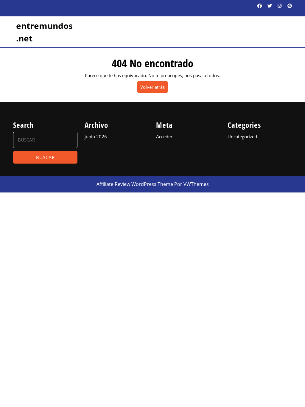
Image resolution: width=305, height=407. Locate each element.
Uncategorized (242, 136)
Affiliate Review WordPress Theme (135, 184)
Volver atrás (154, 88)
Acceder (164, 136)
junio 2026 (96, 136)
